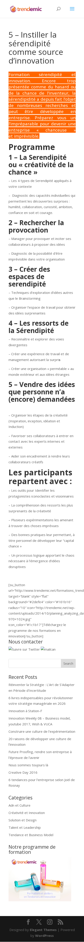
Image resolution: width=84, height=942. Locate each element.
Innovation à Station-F (25, 711)
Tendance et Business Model (31, 835)
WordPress (44, 935)
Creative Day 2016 (23, 772)
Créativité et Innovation (27, 812)
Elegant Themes (43, 929)
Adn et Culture (19, 805)
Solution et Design (23, 820)
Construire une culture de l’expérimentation (42, 731)
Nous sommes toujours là (28, 765)
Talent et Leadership (25, 827)
